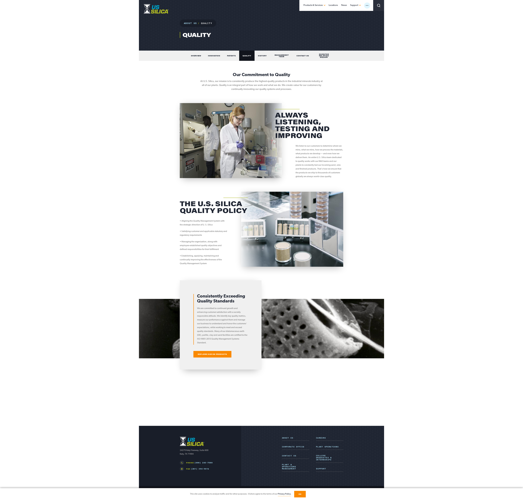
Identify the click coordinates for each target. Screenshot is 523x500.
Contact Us (289, 456)
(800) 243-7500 (203, 462)
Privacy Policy (284, 494)
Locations (333, 5)
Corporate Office (293, 447)
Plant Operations (327, 447)
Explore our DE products (212, 354)
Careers (321, 438)
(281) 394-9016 (200, 469)
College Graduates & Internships (324, 458)
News (344, 5)
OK (300, 494)
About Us (190, 23)
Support (354, 5)
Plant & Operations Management (289, 467)
